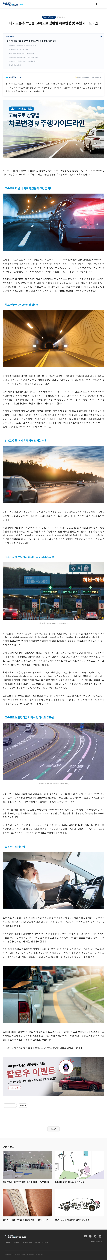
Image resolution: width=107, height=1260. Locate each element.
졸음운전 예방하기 (15, 65)
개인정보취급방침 (96, 1242)
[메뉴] (102, 4)
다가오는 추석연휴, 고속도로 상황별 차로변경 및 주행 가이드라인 (31, 41)
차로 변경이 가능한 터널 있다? (19, 49)
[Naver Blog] (100, 1236)
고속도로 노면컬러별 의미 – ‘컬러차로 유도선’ (23, 61)
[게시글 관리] (14, 1106)
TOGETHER (27, 1242)
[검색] (97, 4)
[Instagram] (90, 1236)
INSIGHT (17, 1242)
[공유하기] (10, 1106)
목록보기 (53, 1129)
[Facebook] (95, 1236)
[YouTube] (85, 1236)
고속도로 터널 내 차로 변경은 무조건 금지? (23, 45)
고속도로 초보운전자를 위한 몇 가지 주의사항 (23, 57)
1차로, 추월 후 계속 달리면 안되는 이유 (21, 53)
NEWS (37, 1242)
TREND (8, 1242)
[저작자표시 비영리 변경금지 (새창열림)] (31, 1106)
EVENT (45, 1242)
